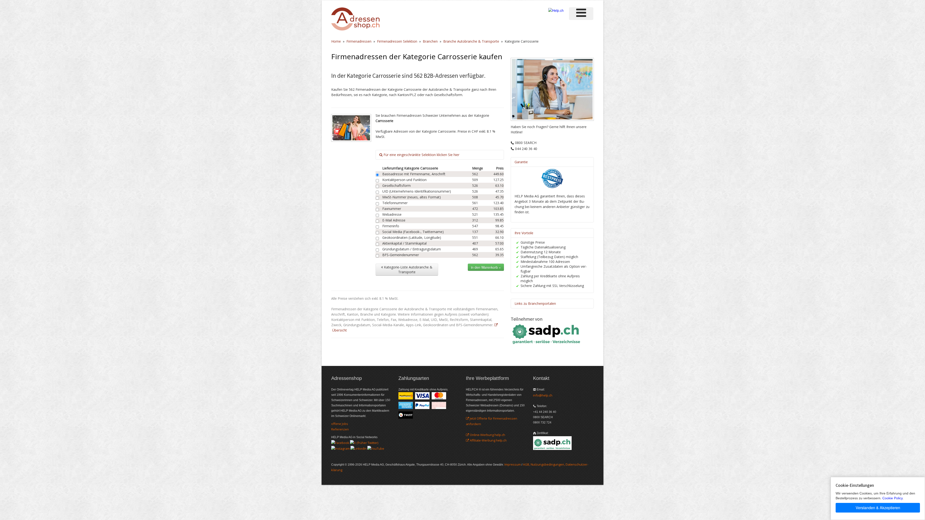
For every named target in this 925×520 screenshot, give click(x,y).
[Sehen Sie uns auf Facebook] (340, 442)
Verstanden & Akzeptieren (878, 507)
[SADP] (547, 333)
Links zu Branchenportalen (535, 303)
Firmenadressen (358, 41)
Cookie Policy (892, 498)
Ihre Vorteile (524, 233)
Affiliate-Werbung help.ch (488, 440)
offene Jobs (339, 424)
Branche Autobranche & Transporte (471, 41)
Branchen (430, 41)
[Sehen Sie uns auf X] (364, 442)
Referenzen (340, 429)
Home (336, 41)
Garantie (521, 162)
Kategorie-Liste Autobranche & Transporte (407, 269)
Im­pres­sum (512, 464)
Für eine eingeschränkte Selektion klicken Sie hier (421, 154)
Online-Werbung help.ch (487, 435)
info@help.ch (542, 395)
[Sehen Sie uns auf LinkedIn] (358, 448)
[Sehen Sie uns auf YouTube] (375, 448)
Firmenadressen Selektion (397, 41)
